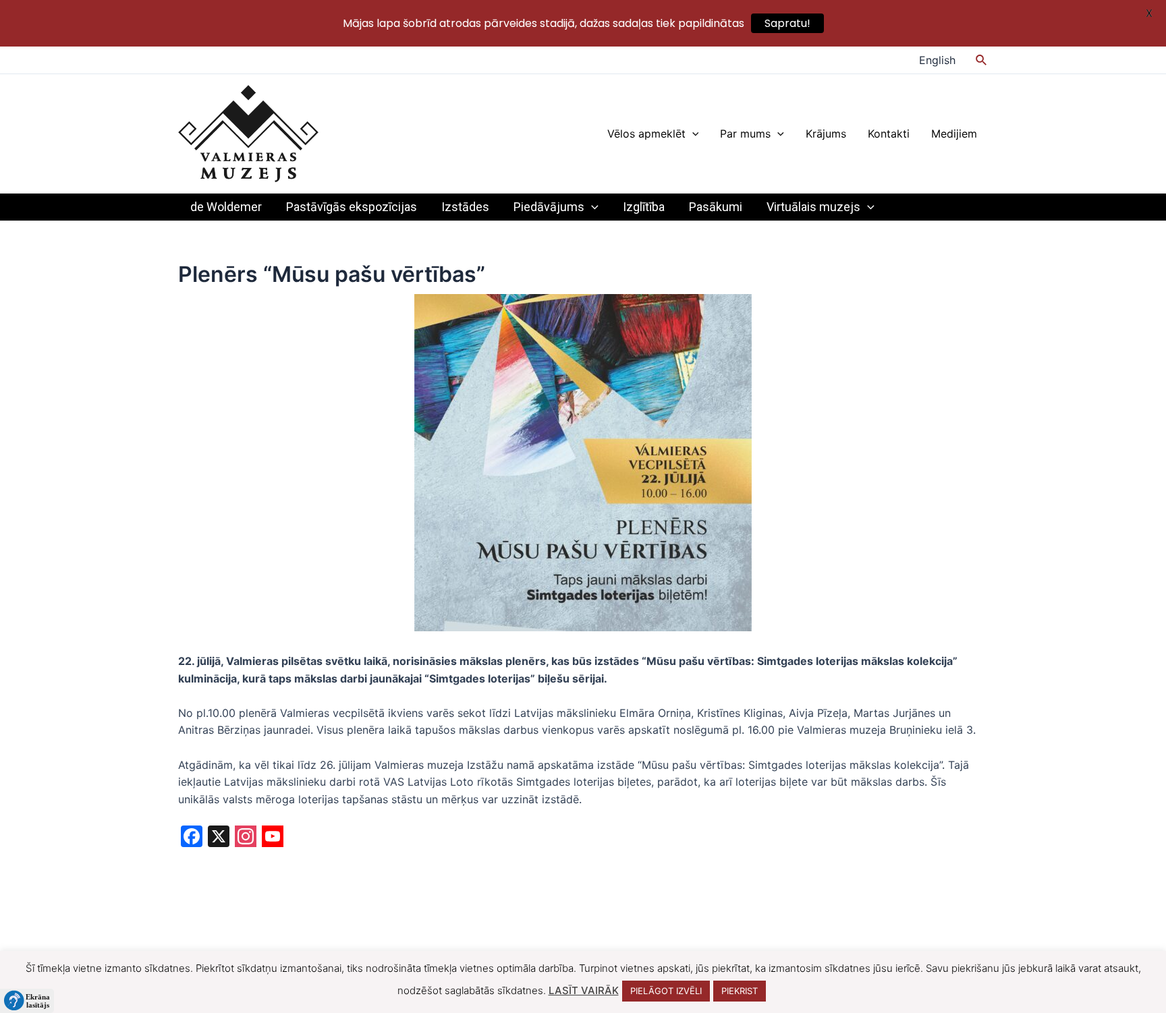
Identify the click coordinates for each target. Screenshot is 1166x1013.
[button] (27, 1001)
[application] (692, 134)
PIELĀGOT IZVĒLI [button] (666, 990)
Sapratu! (787, 23)
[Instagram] (245, 838)
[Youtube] (272, 838)
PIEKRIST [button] (739, 990)
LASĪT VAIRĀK (584, 990)
